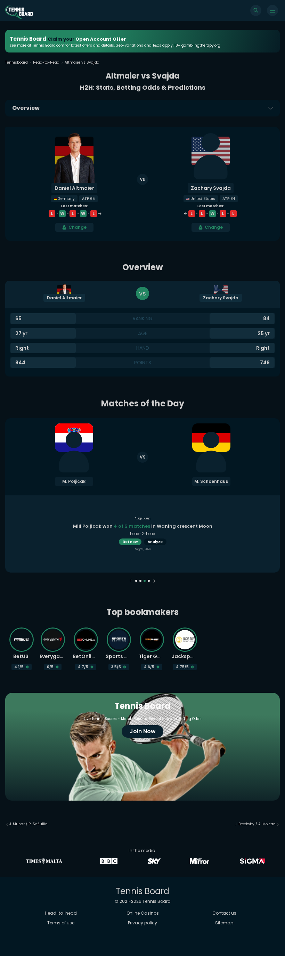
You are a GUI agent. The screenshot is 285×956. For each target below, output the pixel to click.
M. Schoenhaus (211, 481)
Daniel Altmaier (74, 188)
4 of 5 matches (132, 526)
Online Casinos (143, 913)
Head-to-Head (46, 62)
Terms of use (60, 923)
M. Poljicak (74, 481)
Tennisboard (16, 62)
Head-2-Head (142, 533)
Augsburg (142, 518)
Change (77, 227)
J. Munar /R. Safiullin (28, 824)
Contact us (224, 913)
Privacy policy (142, 923)
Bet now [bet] (130, 541)
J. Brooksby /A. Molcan (255, 824)
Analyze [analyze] (155, 541)
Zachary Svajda (211, 188)
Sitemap (224, 923)
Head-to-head (61, 913)
